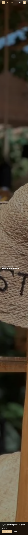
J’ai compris (7, 531)
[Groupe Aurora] (10, 2)
